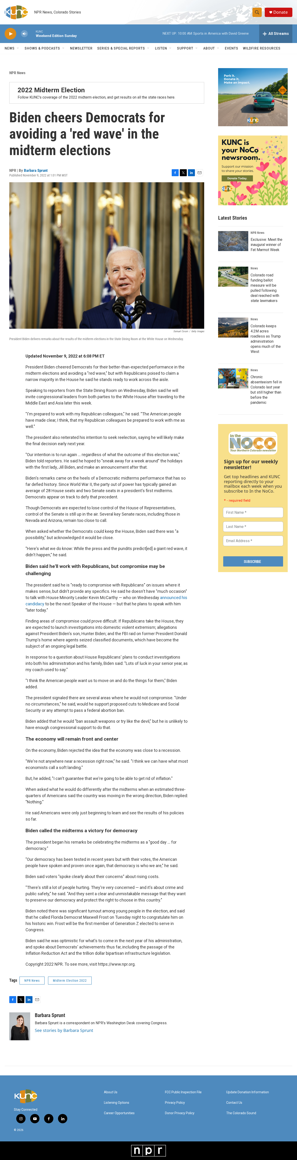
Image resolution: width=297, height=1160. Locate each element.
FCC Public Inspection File (183, 1092)
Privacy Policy (175, 1102)
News (254, 268)
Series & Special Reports (121, 48)
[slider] (31, 33)
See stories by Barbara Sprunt (64, 1030)
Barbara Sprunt (36, 170)
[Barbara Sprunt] (19, 1026)
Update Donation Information (247, 1092)
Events (231, 48)
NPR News (17, 72)
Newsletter (81, 48)
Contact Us (234, 1102)
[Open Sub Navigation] (18, 48)
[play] (10, 33)
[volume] (24, 34)
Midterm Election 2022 (70, 980)
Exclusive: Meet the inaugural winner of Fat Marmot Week (266, 244)
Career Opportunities (119, 1113)
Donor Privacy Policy (179, 1113)
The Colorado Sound (241, 1113)
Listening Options (116, 1102)
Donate (280, 12)
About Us (110, 1092)
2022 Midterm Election (51, 90)
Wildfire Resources (262, 48)
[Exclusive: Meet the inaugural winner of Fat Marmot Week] (233, 241)
